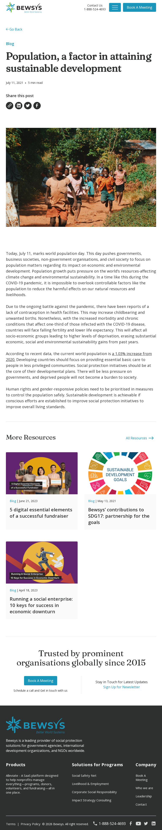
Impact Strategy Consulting (91, 800)
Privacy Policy (30, 824)
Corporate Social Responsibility (94, 792)
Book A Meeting (142, 777)
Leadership (144, 796)
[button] (115, 7)
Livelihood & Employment (90, 784)
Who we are (144, 788)
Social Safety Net (84, 775)
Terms (11, 824)
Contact (141, 804)
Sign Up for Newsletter (121, 687)
